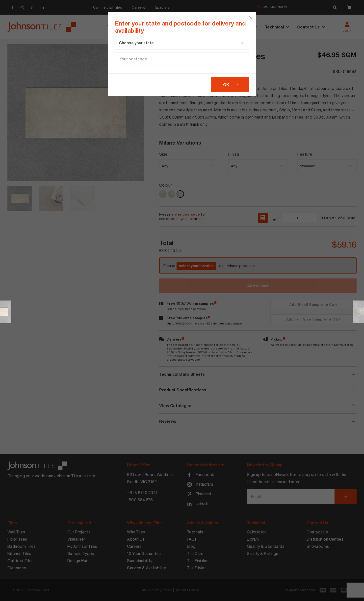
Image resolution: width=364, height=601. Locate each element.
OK (226, 85)
